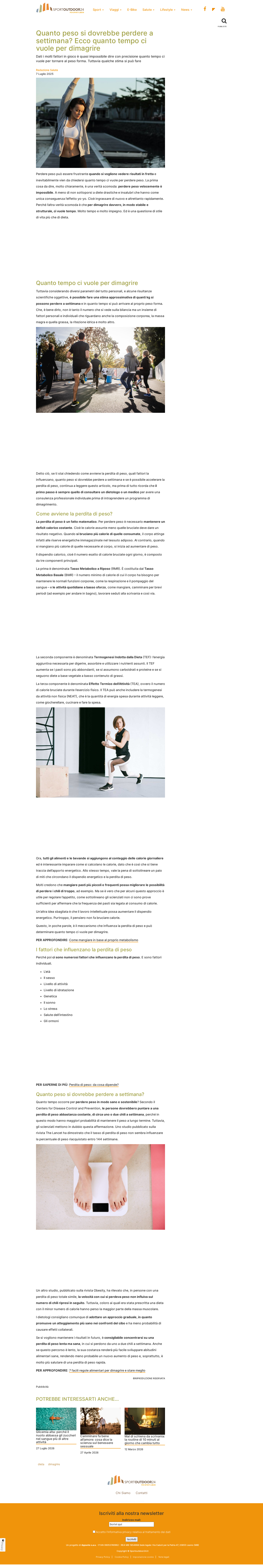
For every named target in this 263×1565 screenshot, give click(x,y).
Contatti (141, 1493)
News (185, 10)
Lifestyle (166, 10)
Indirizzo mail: (131, 1519)
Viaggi (115, 10)
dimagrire (54, 1464)
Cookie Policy (121, 1557)
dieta (41, 1464)
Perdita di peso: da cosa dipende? (94, 1085)
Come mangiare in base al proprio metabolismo (103, 940)
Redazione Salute (47, 70)
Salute (147, 10)
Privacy (2, 1546)
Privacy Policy (103, 1557)
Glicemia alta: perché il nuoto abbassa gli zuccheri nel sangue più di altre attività (56, 1437)
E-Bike (132, 10)
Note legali (163, 1557)
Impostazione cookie (131, 1501)
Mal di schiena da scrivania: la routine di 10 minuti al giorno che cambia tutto (145, 1440)
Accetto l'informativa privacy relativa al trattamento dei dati (133, 1532)
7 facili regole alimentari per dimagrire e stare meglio (107, 1370)
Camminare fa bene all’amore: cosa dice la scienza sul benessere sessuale (96, 1441)
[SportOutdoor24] (131, 1480)
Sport (97, 10)
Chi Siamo (123, 1493)
